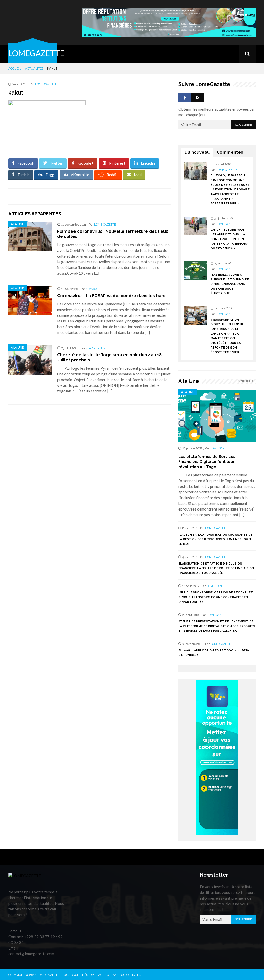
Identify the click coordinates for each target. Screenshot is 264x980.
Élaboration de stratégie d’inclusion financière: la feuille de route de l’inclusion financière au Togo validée (216, 568)
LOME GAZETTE (46, 84)
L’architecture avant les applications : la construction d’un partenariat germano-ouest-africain (230, 239)
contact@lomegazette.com (31, 953)
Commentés (230, 152)
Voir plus (245, 381)
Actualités (34, 68)
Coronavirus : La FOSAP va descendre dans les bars (111, 295)
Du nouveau (197, 152)
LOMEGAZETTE (36, 53)
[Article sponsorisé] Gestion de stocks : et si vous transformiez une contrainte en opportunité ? (215, 597)
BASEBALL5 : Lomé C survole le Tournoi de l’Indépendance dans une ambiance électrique (230, 284)
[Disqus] (89, 481)
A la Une (17, 224)
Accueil (14, 68)
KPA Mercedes (95, 348)
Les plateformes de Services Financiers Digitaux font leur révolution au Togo (206, 461)
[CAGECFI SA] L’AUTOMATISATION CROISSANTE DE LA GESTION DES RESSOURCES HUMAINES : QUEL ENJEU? (215, 539)
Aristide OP (93, 289)
